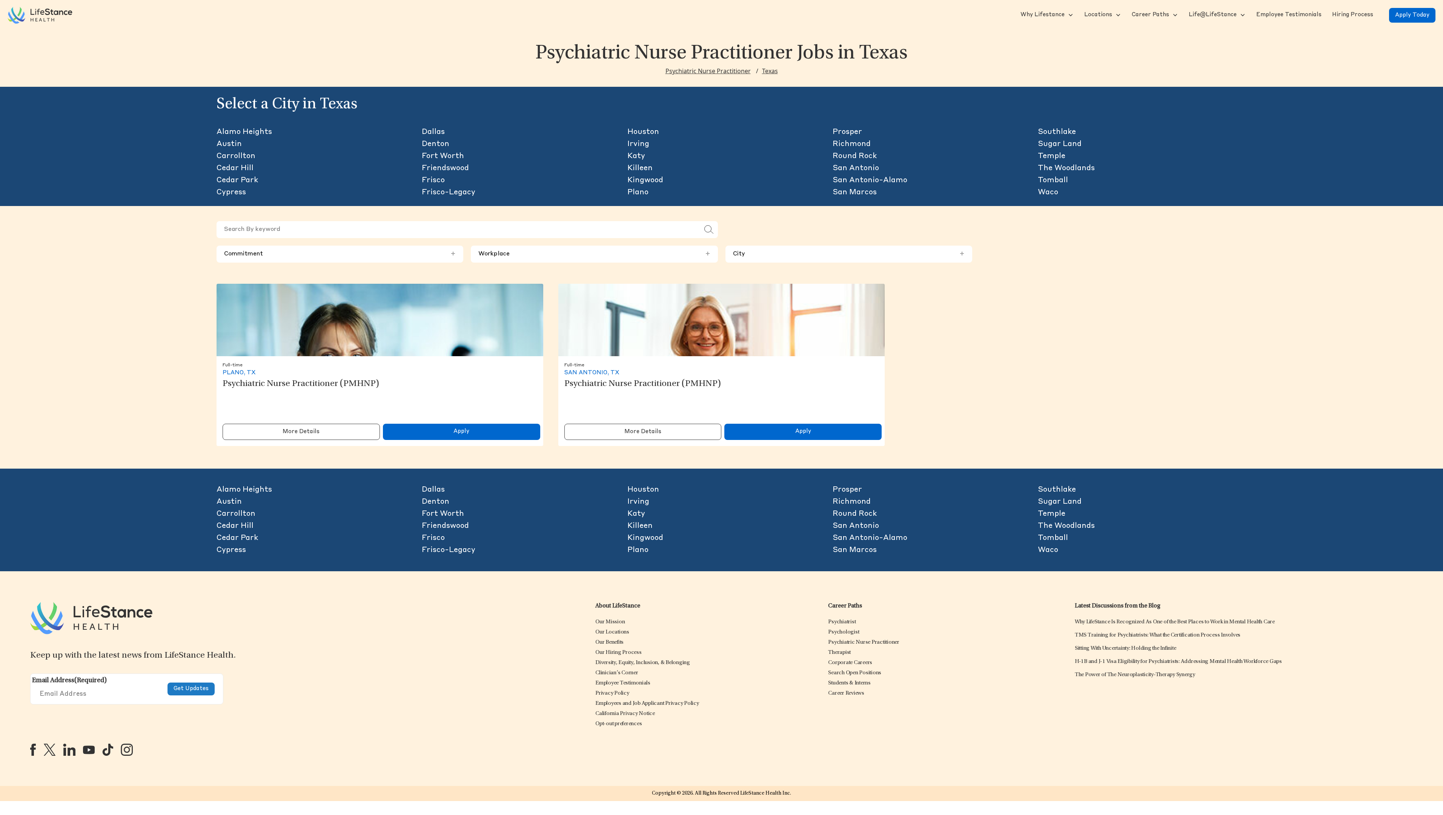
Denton (435, 144)
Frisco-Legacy (448, 192)
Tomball (1053, 180)
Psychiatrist (842, 622)
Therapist (839, 652)
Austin (229, 144)
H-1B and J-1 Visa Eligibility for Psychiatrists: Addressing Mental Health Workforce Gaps (1178, 661)
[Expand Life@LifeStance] (1241, 15)
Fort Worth (443, 156)
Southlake (1057, 132)
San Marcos (855, 192)
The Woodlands (1066, 168)
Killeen (640, 168)
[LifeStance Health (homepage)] (40, 15)
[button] (1041, 15)
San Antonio (856, 168)
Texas (770, 71)
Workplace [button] (594, 254)
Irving (638, 144)
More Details (301, 432)
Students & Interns (849, 683)
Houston (643, 132)
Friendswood (445, 168)
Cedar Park (237, 180)
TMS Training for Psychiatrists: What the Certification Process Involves (1157, 635)
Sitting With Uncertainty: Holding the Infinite (1125, 648)
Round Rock (855, 156)
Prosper (847, 132)
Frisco (433, 180)
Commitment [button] (340, 254)
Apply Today (1412, 15)
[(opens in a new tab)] (33, 750)
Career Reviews (846, 693)
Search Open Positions (854, 673)
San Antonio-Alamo (870, 180)
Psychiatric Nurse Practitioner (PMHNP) (301, 384)
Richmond (852, 144)
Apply (461, 431)
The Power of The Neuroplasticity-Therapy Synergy (1135, 675)
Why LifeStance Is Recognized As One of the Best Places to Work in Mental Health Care (1175, 622)
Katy (636, 156)
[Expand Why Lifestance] (1069, 15)
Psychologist (843, 632)
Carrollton (236, 156)
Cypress (231, 192)
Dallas (433, 132)
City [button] (849, 254)
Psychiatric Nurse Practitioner (708, 71)
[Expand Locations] (1117, 15)
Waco (1048, 192)
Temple (1051, 156)
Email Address (69, 680)
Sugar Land (1060, 144)
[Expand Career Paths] (1174, 15)
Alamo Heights (244, 132)
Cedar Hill (235, 168)
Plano (638, 192)
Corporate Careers (850, 663)
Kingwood (645, 180)
